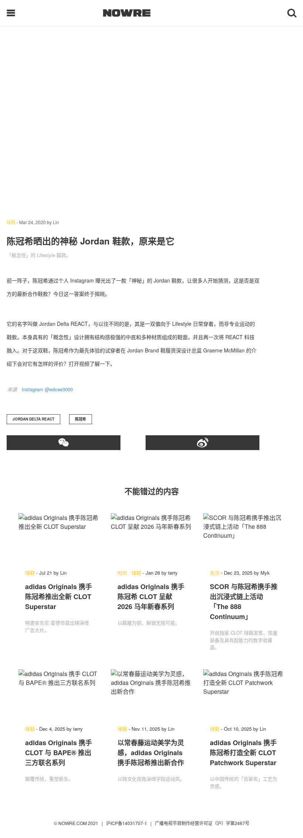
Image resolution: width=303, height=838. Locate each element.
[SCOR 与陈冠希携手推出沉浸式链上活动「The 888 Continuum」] (244, 537)
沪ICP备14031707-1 (127, 823)
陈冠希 (80, 419)
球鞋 (11, 222)
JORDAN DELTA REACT (33, 419)
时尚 (122, 572)
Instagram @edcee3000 (47, 389)
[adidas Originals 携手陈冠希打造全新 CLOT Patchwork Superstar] (244, 693)
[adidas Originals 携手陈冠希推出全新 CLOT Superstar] (59, 537)
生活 (214, 572)
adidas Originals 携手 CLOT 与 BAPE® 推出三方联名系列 (58, 752)
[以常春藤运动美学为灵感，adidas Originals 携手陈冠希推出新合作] (151, 693)
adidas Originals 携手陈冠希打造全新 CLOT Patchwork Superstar (243, 752)
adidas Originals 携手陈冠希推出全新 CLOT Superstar (58, 596)
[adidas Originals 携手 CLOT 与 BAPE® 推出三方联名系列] (59, 693)
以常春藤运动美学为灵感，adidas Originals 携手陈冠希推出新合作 (151, 752)
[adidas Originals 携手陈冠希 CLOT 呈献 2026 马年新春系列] (151, 537)
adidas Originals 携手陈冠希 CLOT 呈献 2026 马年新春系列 (151, 596)
